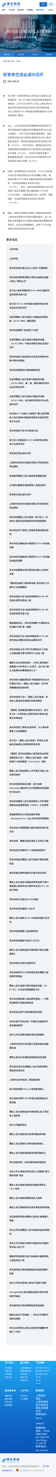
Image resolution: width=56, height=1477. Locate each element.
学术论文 (24, 1374)
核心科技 (21, 10)
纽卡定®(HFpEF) (43, 1371)
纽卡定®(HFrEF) (43, 1368)
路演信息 (8, 1405)
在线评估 (24, 1380)
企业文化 (24, 1396)
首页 (3, 10)
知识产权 (24, 1377)
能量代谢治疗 (25, 1371)
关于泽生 (12, 10)
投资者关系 (40, 10)
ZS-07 (38, 1383)
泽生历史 (8, 1377)
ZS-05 (38, 1377)
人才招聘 (24, 1399)
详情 (18, 61)
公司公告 (8, 1402)
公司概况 (8, 1368)
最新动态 (8, 1396)
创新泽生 (8, 1371)
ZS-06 (38, 1380)
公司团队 (8, 1374)
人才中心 (50, 10)
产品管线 (30, 10)
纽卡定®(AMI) (42, 1374)
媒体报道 (8, 1399)
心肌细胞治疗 (25, 1368)
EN (50, 4)
